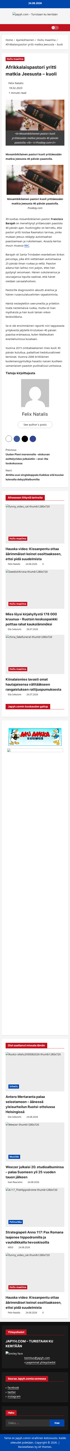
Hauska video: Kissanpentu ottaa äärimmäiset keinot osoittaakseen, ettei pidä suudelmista (33, 554)
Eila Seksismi (14, 629)
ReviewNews (26, 1447)
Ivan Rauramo (15, 1182)
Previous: (28, 456)
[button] (64, 27)
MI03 (10, 1247)
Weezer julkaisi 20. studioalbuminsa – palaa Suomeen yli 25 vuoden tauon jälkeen (35, 1172)
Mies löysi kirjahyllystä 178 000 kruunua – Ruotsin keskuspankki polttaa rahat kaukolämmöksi (31, 619)
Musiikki (14, 1156)
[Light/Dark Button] (55, 28)
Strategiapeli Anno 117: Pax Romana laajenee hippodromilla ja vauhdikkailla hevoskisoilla (34, 1237)
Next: (35, 475)
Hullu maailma (15, 59)
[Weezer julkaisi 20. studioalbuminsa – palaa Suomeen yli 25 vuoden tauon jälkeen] (35, 1142)
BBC (26, 245)
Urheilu (14, 1086)
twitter (12, 1392)
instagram (14, 1396)
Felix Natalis (16, 83)
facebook (13, 1387)
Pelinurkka (16, 1222)
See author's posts (35, 424)
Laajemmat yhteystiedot (40, 1362)
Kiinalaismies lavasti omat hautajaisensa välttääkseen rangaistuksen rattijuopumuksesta (33, 684)
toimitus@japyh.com (37, 1358)
